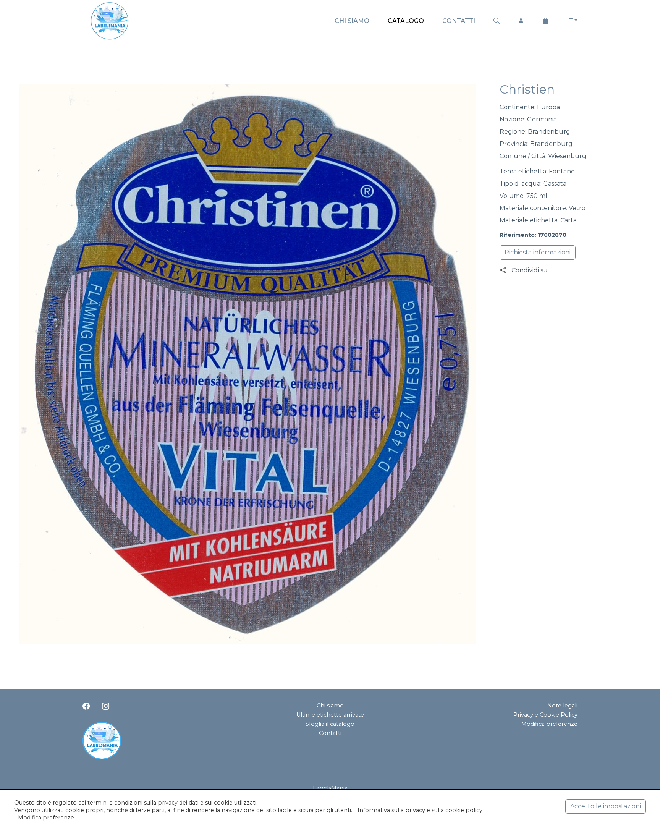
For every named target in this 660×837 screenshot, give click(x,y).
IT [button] (570, 20)
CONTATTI (458, 20)
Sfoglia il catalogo (330, 723)
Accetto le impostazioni (605, 806)
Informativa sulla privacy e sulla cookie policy (420, 810)
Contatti (330, 733)
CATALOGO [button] (406, 20)
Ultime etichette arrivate (330, 714)
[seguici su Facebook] (86, 706)
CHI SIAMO (352, 20)
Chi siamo (330, 705)
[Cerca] (496, 21)
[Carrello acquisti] (545, 21)
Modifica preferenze (549, 723)
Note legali (562, 705)
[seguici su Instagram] (105, 706)
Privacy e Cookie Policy (545, 714)
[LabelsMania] (109, 19)
